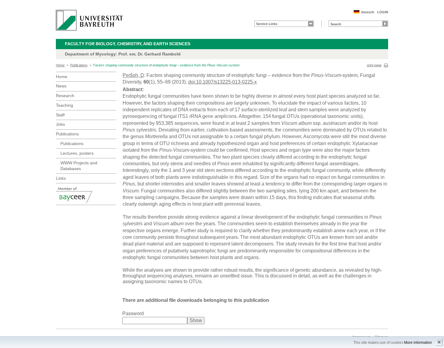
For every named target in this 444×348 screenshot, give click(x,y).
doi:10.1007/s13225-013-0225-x (222, 81)
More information (418, 342)
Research (65, 95)
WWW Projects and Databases (78, 165)
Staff (60, 114)
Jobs (60, 124)
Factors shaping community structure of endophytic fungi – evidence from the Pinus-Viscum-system (166, 65)
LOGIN (382, 12)
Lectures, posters (77, 153)
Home (60, 65)
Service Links (266, 24)
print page (374, 65)
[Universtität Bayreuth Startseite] (89, 20)
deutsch (367, 12)
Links (61, 178)
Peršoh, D (133, 75)
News (61, 86)
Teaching (64, 105)
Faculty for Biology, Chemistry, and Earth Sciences (127, 43)
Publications (79, 65)
